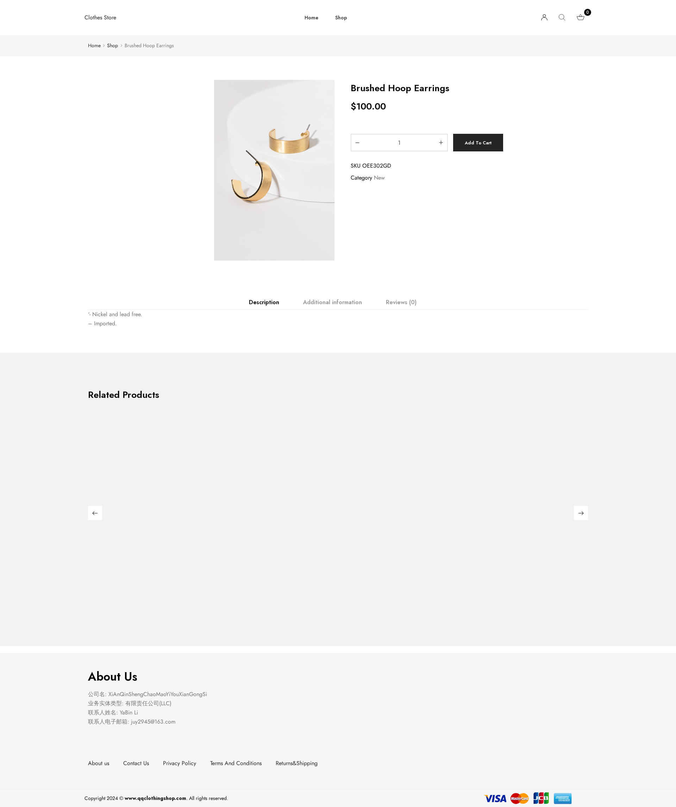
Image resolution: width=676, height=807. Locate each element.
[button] (95, 513)
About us (98, 763)
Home (311, 17)
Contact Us (136, 763)
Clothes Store (100, 17)
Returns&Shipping (297, 763)
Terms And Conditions (236, 763)
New (379, 178)
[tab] (264, 302)
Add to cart (478, 142)
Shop (341, 17)
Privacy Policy (179, 763)
